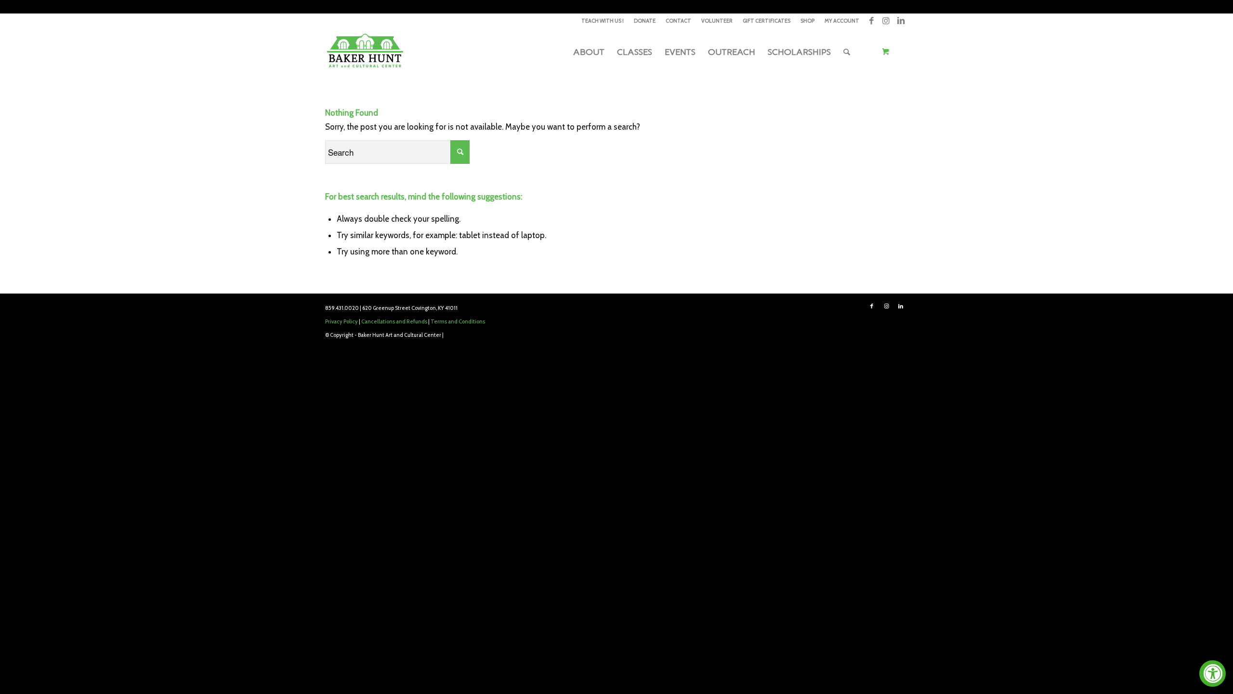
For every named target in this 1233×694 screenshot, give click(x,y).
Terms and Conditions (458, 321)
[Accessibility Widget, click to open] (1212, 673)
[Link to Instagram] (886, 20)
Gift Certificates (766, 20)
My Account (842, 20)
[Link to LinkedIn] (900, 20)
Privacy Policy (341, 321)
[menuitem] (603, 20)
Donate (645, 20)
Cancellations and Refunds (394, 321)
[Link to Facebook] (872, 20)
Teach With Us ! (602, 20)
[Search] (846, 52)
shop (807, 20)
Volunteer (717, 20)
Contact (678, 20)
